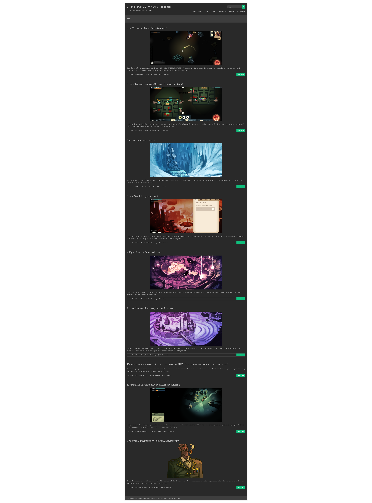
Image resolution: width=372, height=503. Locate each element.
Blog (206, 11)
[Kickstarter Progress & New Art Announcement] (186, 389)
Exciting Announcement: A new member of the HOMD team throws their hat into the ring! (177, 364)
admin (131, 74)
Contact (213, 11)
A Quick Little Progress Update (145, 252)
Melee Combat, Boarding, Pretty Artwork (150, 308)
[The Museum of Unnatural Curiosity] (186, 32)
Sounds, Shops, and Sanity (141, 140)
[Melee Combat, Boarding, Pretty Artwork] (186, 312)
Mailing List (222, 11)
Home (194, 11)
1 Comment (162, 187)
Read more (240, 74)
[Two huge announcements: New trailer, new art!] (186, 445)
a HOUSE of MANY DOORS (149, 7)
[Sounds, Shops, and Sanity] (186, 144)
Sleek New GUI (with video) (142, 196)
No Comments (165, 74)
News (158, 375)
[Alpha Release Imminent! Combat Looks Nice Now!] (186, 88)
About (200, 11)
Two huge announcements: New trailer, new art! (153, 440)
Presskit (231, 11)
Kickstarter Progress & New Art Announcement (153, 384)
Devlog (155, 74)
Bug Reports (241, 11)
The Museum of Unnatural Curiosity (147, 27)
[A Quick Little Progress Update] (186, 256)
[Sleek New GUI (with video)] (186, 200)
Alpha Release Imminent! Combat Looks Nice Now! (155, 84)
